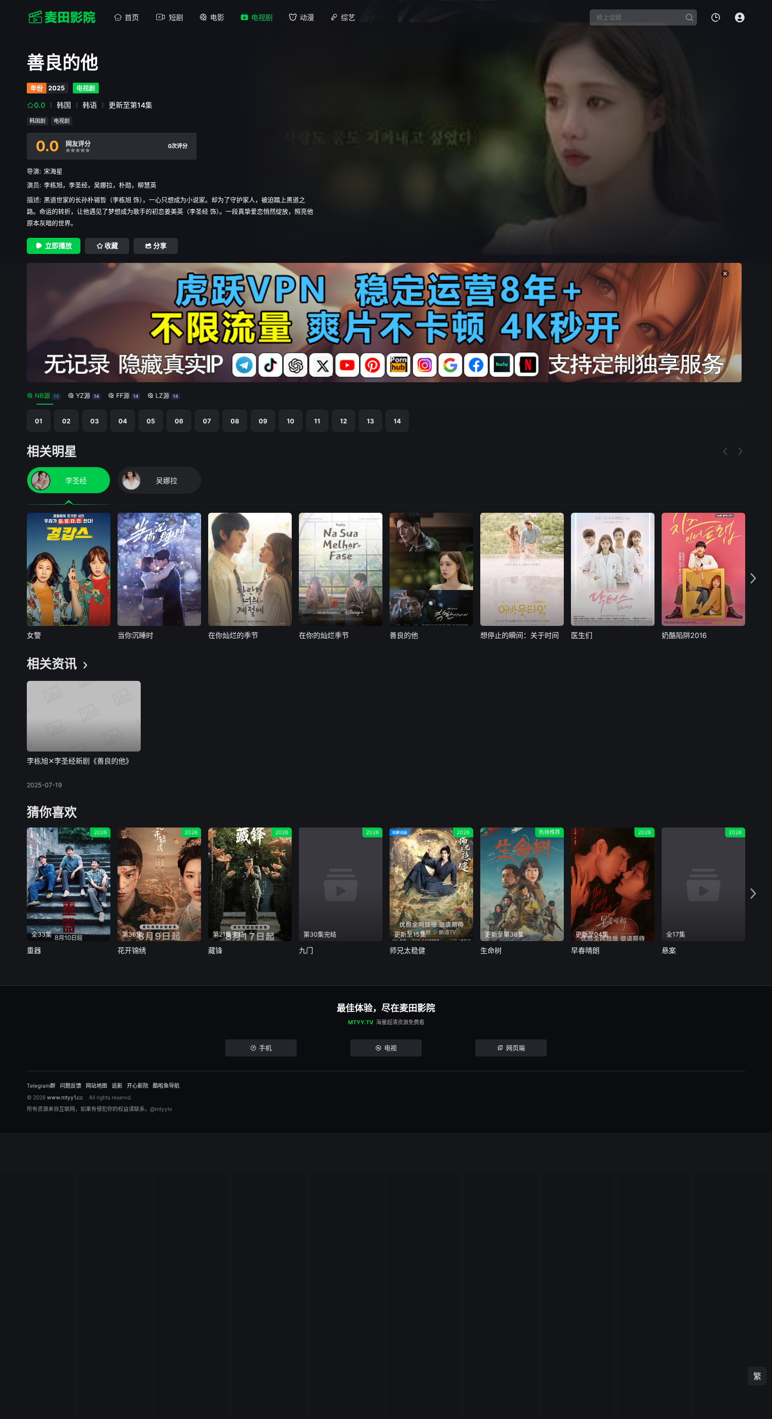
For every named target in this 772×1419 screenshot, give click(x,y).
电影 (217, 17)
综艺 (348, 17)
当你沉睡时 (135, 635)
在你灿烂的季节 (233, 635)
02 (66, 421)
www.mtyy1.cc (65, 1097)
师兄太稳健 (407, 950)
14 (397, 421)
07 (207, 421)
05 (151, 421)
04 (122, 421)
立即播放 (58, 245)
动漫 (307, 17)
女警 (34, 635)
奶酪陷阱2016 (684, 635)
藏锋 (215, 950)
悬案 (669, 950)
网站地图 (96, 1085)
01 (38, 421)
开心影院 (137, 1085)
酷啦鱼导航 (166, 1085)
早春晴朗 (585, 950)
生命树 (491, 950)
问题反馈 (70, 1085)
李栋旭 (53, 185)
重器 (34, 950)
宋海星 (53, 171)
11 (317, 421)
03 (94, 421)
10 (290, 421)
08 (235, 421)
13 (370, 421)
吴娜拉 (103, 185)
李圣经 (78, 185)
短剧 (176, 17)
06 (179, 421)
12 (343, 421)
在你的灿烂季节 (324, 635)
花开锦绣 (131, 950)
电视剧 (262, 17)
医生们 (581, 635)
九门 (306, 950)
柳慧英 (147, 185)
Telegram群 (41, 1085)
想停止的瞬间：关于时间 (519, 635)
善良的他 (404, 635)
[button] (753, 579)
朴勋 (125, 185)
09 (263, 421)
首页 (132, 17)
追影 (117, 1085)
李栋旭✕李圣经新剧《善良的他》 (80, 760)
